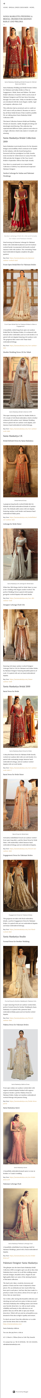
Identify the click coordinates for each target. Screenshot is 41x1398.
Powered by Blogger (22, 1392)
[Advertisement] (20, 1366)
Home (5, 7)
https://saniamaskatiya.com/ (12, 1324)
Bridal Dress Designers (18, 7)
